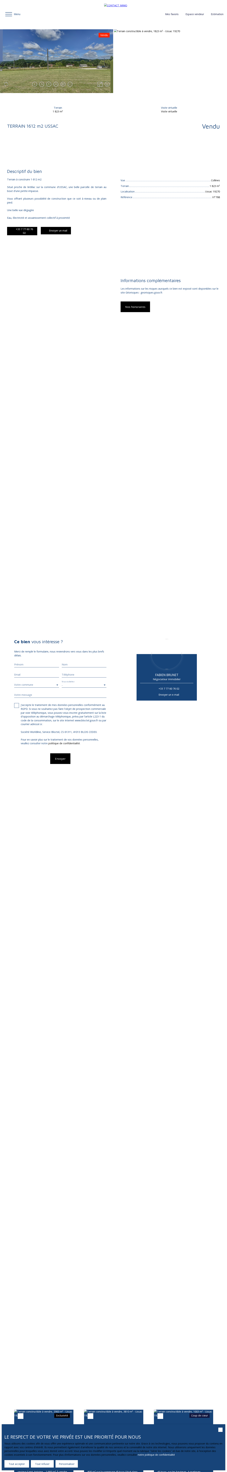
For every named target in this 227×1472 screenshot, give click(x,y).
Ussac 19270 (35, 152)
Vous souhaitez (68, 682)
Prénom (18, 664)
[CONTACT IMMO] (129, 14)
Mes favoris (172, 14)
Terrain (21, 152)
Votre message (23, 694)
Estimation (217, 14)
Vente (10, 152)
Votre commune (23, 684)
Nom (65, 664)
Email (17, 674)
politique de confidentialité (64, 743)
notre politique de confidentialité (156, 1454)
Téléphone (68, 674)
